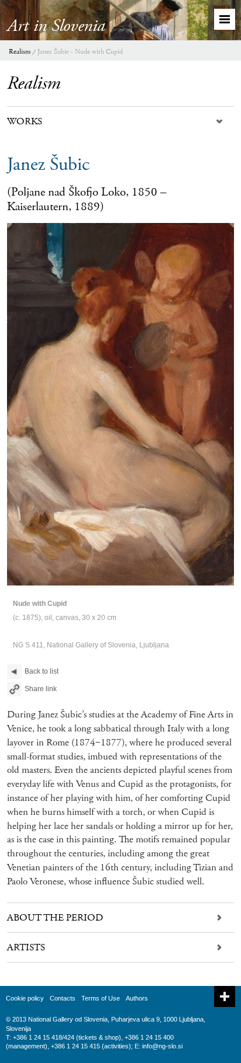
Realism (19, 51)
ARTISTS (26, 947)
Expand (224, 996)
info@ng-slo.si (162, 1046)
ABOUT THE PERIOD (55, 917)
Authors (137, 998)
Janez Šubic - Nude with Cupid (80, 51)
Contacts (62, 998)
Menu (224, 19)
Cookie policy (25, 998)
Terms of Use (100, 998)
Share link (41, 689)
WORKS (24, 121)
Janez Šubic (48, 164)
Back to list (41, 671)
